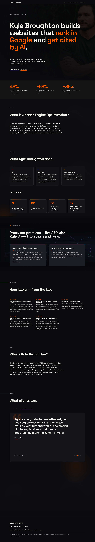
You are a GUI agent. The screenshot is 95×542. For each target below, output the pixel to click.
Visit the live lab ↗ (17, 262)
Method (70, 2)
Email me (81, 2)
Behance (30, 529)
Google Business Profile (26, 409)
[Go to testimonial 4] (78, 455)
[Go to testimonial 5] (80, 455)
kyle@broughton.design (15, 529)
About (20, 526)
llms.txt (41, 529)
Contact (75, 2)
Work (65, 2)
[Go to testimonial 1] (74, 455)
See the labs (23, 69)
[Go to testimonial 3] (77, 455)
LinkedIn (24, 529)
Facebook (36, 529)
